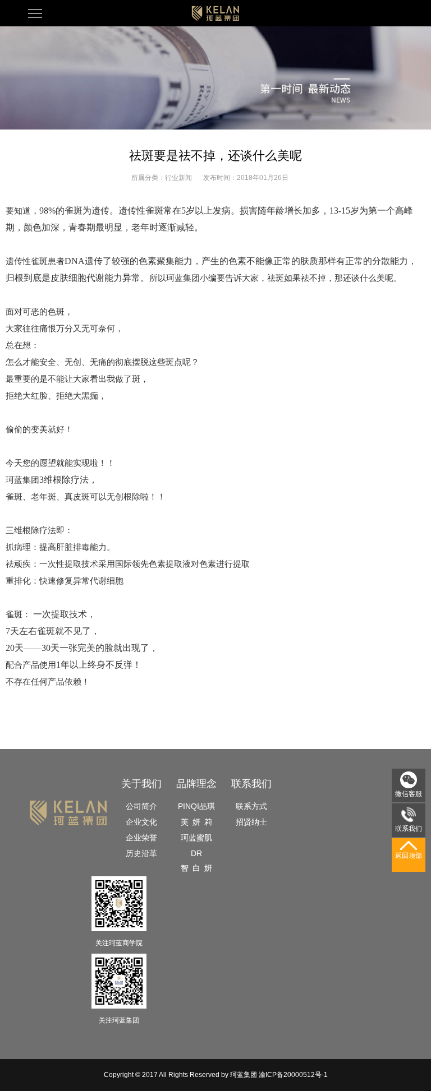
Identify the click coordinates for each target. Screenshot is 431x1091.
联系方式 (251, 806)
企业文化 (141, 821)
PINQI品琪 (196, 806)
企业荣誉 (141, 837)
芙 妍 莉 (196, 821)
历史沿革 (141, 853)
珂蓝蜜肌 (196, 837)
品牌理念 (196, 783)
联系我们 (251, 783)
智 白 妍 (196, 867)
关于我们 (141, 783)
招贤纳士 (251, 821)
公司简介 (141, 806)
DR (196, 853)
